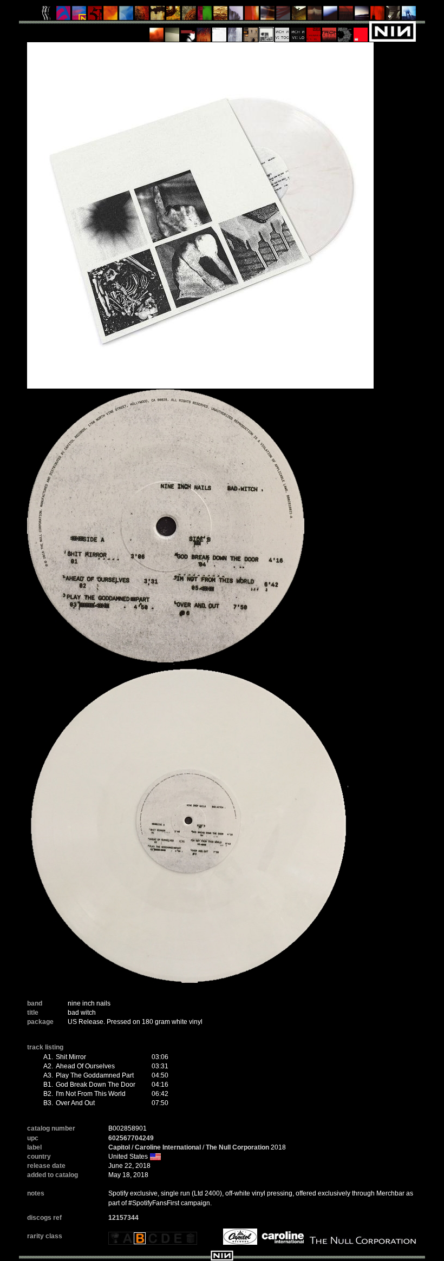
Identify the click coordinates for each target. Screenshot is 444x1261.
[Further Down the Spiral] (189, 15)
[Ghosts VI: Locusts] (298, 31)
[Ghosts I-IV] (172, 31)
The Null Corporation (237, 1147)
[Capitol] (238, 1236)
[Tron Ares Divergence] (345, 31)
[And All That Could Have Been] (299, 15)
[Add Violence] (251, 31)
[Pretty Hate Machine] (63, 15)
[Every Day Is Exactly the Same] (362, 15)
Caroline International (168, 1147)
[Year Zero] (409, 15)
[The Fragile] (252, 15)
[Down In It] (48, 15)
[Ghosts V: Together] (282, 31)
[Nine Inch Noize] (361, 31)
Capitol (119, 1147)
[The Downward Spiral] (158, 15)
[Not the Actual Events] (219, 31)
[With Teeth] (330, 15)
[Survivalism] (393, 15)
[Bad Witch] (267, 31)
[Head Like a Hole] (79, 15)
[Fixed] (126, 15)
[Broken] (111, 15)
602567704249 (131, 1138)
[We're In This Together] (268, 15)
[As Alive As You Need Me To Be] (314, 31)
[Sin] (95, 15)
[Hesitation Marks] (204, 31)
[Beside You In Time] (378, 15)
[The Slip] (188, 31)
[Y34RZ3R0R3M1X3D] (157, 31)
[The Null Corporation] (361, 1236)
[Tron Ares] (329, 31)
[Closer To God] (173, 15)
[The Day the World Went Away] (236, 15)
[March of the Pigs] (142, 15)
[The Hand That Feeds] (315, 15)
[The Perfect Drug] (205, 15)
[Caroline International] (281, 1236)
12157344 (123, 1217)
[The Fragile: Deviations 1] (235, 31)
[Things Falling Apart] (283, 15)
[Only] (346, 15)
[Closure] (220, 15)
